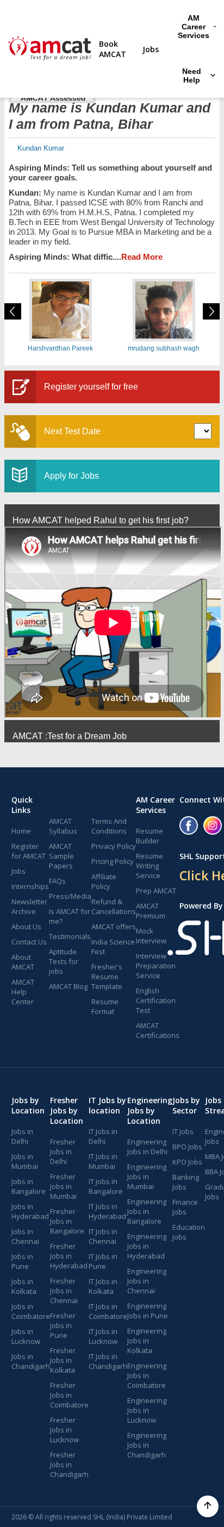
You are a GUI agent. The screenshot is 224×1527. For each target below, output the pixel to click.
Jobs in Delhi (22, 1136)
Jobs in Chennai (25, 1236)
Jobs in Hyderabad (30, 1211)
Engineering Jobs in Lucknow (146, 1410)
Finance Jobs (185, 1207)
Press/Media (70, 896)
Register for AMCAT (28, 851)
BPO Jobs (187, 1146)
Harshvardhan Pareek (60, 348)
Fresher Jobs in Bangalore (67, 1221)
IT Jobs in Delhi (103, 1136)
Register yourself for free (91, 386)
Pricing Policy (112, 861)
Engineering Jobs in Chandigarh (146, 1445)
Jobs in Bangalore (28, 1186)
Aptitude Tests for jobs (63, 961)
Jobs (150, 49)
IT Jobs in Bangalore (106, 1186)
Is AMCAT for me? (69, 916)
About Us (26, 926)
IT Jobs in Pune (103, 1261)
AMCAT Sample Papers (61, 856)
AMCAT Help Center (22, 991)
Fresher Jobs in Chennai (64, 1290)
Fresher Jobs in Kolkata (63, 1360)
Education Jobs (188, 1232)
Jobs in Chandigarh (30, 1361)
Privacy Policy (113, 846)
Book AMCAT (112, 49)
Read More (142, 256)
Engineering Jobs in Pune (147, 1311)
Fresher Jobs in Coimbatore (69, 1395)
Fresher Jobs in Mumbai (63, 1186)
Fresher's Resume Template (106, 976)
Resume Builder (149, 836)
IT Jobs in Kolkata (103, 1286)
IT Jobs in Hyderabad (107, 1211)
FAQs (57, 881)
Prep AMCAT (156, 891)
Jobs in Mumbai (24, 1161)
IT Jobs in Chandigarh (108, 1361)
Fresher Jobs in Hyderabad (69, 1256)
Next (211, 311)
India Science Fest (113, 946)
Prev (12, 311)
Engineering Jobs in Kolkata (146, 1340)
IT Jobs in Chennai (103, 1236)
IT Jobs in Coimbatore (108, 1311)
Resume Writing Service (149, 865)
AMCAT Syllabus (63, 826)
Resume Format (105, 1006)
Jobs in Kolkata (23, 1286)
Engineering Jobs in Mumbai (146, 1176)
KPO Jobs (187, 1162)
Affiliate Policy (103, 881)
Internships (30, 886)
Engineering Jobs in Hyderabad (146, 1246)
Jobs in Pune (22, 1261)
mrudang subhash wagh (164, 348)
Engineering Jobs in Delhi (147, 1146)
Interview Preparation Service (156, 965)
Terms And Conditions (109, 826)
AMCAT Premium (150, 911)
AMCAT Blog (68, 986)
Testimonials (70, 936)
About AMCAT (22, 962)
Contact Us (29, 942)
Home (21, 831)
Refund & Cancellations (113, 906)
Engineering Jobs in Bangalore (146, 1211)
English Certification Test (156, 1000)
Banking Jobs (185, 1182)
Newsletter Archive (29, 906)
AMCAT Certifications (157, 1030)
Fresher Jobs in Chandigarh (69, 1464)
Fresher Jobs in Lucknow (64, 1429)
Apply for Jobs (71, 475)
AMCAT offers (113, 926)
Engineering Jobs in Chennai (146, 1281)
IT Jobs (183, 1131)
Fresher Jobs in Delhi (63, 1151)
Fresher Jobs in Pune (63, 1325)
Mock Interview (151, 936)
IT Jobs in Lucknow (103, 1336)
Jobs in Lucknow (25, 1336)
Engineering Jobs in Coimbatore (146, 1375)
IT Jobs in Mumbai (103, 1161)
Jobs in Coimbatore (30, 1311)
